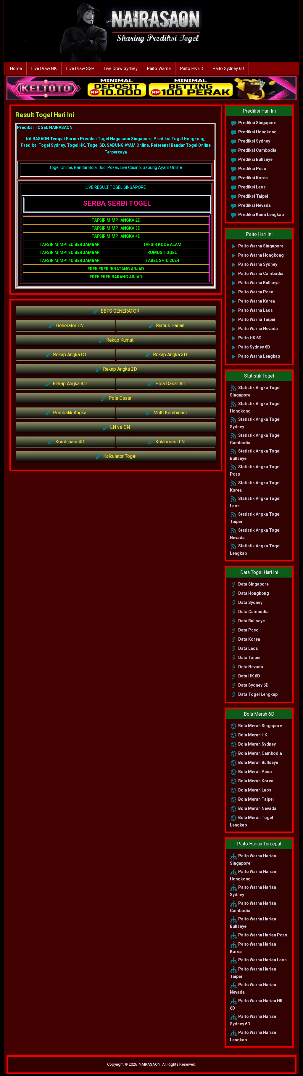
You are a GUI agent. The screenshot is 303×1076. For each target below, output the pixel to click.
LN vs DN (119, 427)
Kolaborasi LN (169, 442)
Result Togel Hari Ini (44, 115)
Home (16, 68)
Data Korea (248, 639)
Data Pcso (248, 630)
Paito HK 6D (191, 68)
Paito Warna (159, 68)
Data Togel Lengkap (257, 694)
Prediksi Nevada (254, 205)
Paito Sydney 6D (228, 68)
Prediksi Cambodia (256, 150)
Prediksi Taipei (252, 196)
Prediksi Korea (252, 177)
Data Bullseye (251, 620)
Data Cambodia (253, 611)
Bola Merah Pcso (254, 771)
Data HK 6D (248, 676)
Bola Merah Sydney (256, 744)
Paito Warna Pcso (255, 292)
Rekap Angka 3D (169, 354)
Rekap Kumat (119, 340)
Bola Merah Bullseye (257, 762)
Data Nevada (250, 666)
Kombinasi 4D (69, 442)
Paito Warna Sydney (257, 264)
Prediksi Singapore (256, 122)
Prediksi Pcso (251, 168)
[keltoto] (151, 88)
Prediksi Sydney (253, 141)
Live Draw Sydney (121, 68)
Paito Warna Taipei (256, 319)
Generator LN (69, 325)
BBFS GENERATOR (119, 311)
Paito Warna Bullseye (258, 282)
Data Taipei (248, 657)
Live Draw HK (44, 68)
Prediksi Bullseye (255, 159)
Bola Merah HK (252, 735)
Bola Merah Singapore (259, 725)
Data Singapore (253, 584)
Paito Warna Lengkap (258, 356)
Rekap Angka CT (69, 354)
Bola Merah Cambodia (259, 753)
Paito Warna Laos (255, 310)
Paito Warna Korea (256, 301)
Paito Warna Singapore (260, 246)
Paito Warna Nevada (257, 328)
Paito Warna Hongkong (260, 255)
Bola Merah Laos (254, 790)
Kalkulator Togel (119, 456)
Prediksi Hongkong (257, 131)
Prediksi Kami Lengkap (260, 214)
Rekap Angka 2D (119, 369)
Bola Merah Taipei (255, 799)
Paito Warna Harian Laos (262, 959)
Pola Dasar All (169, 383)
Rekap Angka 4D (69, 383)
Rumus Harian (169, 325)
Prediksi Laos (251, 187)
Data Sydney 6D (253, 685)
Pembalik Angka (69, 412)
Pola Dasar (119, 398)
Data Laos (247, 648)
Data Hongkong (253, 593)
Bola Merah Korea (255, 780)
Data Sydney (249, 602)
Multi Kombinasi (169, 412)
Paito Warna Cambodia (260, 273)
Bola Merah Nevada (256, 808)
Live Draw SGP (80, 68)
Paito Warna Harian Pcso (262, 935)
